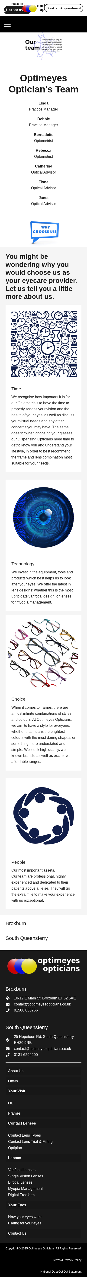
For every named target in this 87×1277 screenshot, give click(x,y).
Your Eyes (17, 1205)
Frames (14, 1113)
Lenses (14, 1158)
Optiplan (15, 1148)
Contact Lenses (22, 1123)
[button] (7, 24)
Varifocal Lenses (21, 1170)
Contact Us (17, 1233)
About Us (15, 1071)
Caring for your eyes (24, 1223)
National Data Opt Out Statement (60, 1271)
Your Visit (16, 1091)
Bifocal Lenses (20, 1182)
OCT (12, 1103)
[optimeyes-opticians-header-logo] (39, 8)
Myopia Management (25, 1189)
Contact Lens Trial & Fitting (30, 1142)
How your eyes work (25, 1217)
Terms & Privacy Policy (67, 1260)
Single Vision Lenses (25, 1176)
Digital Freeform (21, 1195)
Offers (13, 1081)
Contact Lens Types (24, 1135)
